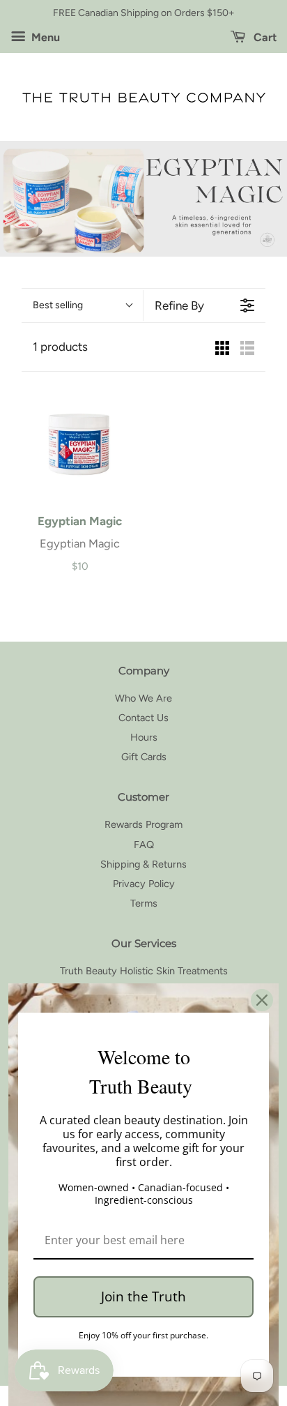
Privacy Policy (144, 883)
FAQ (144, 844)
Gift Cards (143, 756)
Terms (143, 903)
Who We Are (143, 698)
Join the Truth (143, 1296)
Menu (44, 37)
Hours (143, 737)
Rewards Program (143, 824)
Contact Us (143, 717)
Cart (264, 37)
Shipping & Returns (143, 864)
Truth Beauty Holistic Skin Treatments (144, 971)
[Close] (262, 1000)
